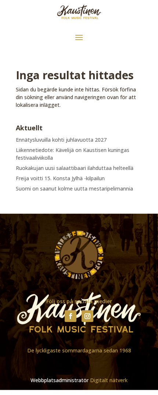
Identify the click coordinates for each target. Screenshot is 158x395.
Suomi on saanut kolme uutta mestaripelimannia (74, 188)
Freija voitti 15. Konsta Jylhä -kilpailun (60, 178)
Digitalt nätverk (109, 380)
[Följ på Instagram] (87, 316)
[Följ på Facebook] (70, 316)
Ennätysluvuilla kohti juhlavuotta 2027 (61, 139)
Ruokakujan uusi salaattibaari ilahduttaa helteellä (74, 167)
